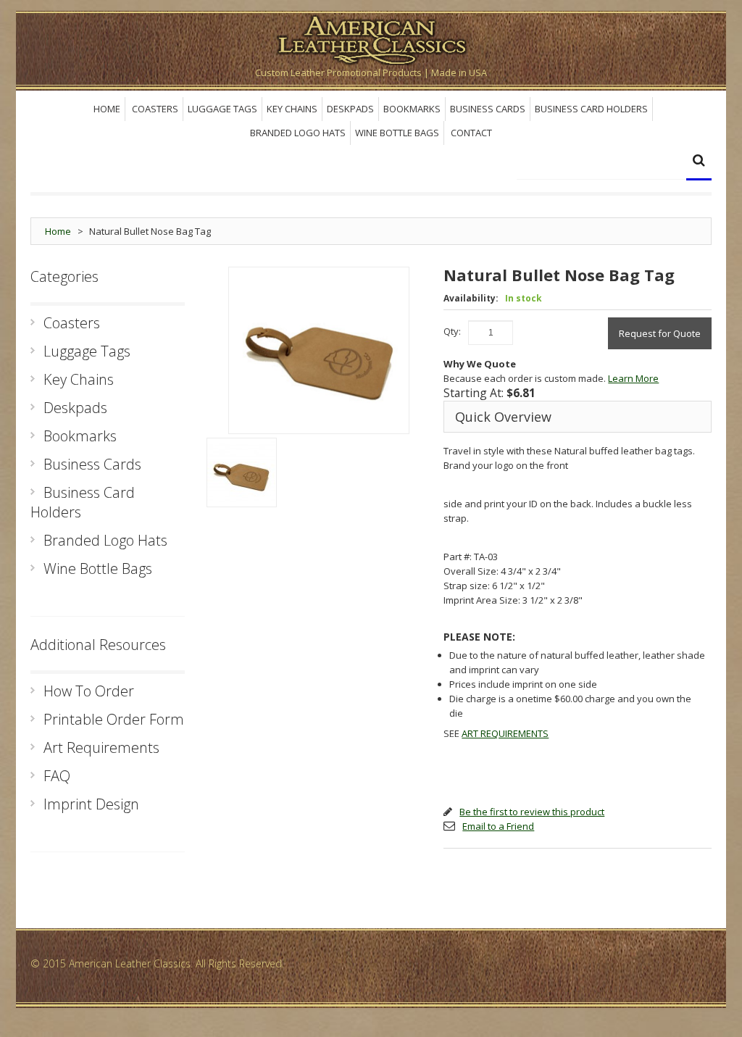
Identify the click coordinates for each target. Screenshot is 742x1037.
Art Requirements (101, 747)
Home (58, 231)
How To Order (88, 691)
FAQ (56, 776)
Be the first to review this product (531, 811)
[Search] (699, 162)
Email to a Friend (498, 826)
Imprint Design (91, 804)
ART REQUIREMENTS (505, 733)
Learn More (633, 378)
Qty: (452, 331)
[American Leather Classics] (371, 38)
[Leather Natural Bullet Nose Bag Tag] (242, 472)
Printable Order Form (113, 719)
